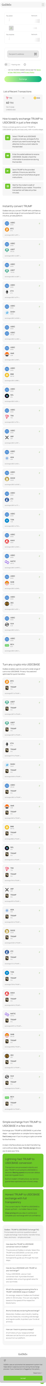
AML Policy (17, 72)
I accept (23, 1378)
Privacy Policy (29, 72)
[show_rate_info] (25, 64)
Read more (37, 1373)
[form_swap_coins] (11, 28)
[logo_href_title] (7, 4)
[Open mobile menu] (43, 5)
